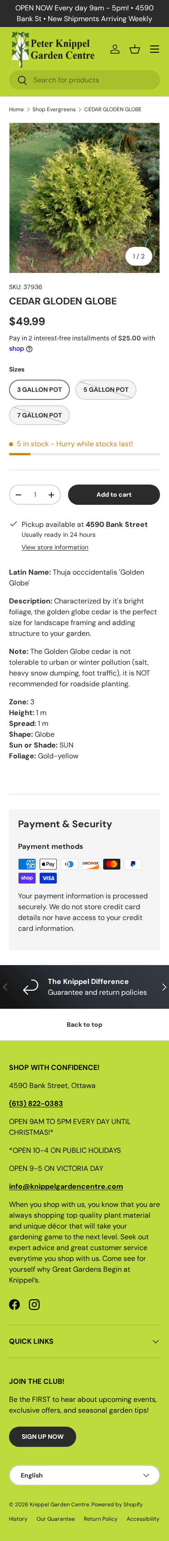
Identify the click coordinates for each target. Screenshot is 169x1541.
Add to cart (114, 494)
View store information (55, 547)
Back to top (84, 1024)
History (18, 1519)
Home (16, 109)
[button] (135, 49)
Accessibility (143, 1519)
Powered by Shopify (117, 1504)
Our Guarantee (56, 1519)
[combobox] (84, 80)
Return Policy (101, 1519)
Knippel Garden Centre (59, 1504)
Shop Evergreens (54, 109)
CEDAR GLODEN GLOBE (113, 109)
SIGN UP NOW (43, 1436)
